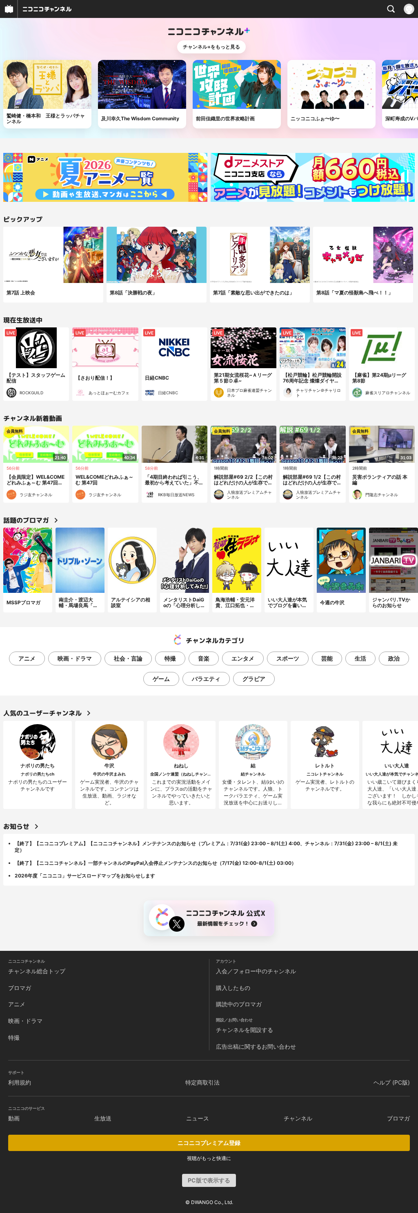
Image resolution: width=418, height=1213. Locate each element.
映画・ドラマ (75, 658)
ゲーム (161, 678)
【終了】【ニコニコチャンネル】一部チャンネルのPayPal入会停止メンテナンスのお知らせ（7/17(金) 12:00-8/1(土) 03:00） (155, 863)
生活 (360, 658)
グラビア (253, 678)
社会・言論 (128, 658)
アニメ (27, 658)
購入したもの (233, 987)
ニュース (197, 1118)
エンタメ (242, 658)
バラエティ (206, 678)
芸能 (327, 658)
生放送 (102, 1118)
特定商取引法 (202, 1082)
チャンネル (298, 1118)
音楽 (203, 658)
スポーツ (287, 658)
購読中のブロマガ (239, 1004)
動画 (14, 1118)
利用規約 (19, 1082)
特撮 (170, 658)
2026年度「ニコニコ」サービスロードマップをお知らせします (85, 876)
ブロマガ (19, 987)
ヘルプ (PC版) (392, 1082)
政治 (394, 658)
